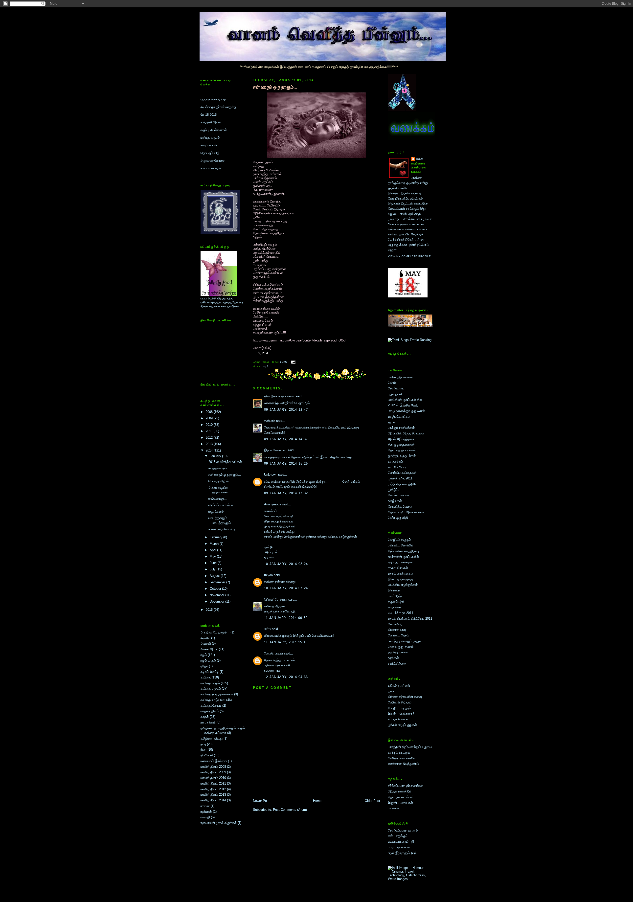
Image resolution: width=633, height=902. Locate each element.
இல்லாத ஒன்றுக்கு (400, 579)
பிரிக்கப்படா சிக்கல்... (222, 505)
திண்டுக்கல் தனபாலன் (279, 396)
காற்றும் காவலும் (399, 752)
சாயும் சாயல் (209, 118)
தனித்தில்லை (397, 663)
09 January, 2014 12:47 (286, 409)
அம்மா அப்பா (209, 649)
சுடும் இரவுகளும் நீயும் (402, 853)
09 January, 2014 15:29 (286, 463)
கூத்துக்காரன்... (219, 468)
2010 (210, 425)
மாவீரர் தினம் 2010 (213, 778)
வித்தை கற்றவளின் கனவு (405, 697)
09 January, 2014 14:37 (286, 439)
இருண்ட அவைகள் (400, 803)
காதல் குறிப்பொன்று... (223, 529)
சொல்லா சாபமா (398, 495)
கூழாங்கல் (395, 607)
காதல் (205, 717)
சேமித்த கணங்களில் (401, 758)
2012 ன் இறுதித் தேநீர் (403, 405)
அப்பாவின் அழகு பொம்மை (406, 433)
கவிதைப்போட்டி (211, 705)
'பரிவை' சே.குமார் (275, 599)
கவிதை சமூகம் (211, 688)
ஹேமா (419, 158)
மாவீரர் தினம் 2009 (213, 772)
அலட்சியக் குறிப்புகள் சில (405, 400)
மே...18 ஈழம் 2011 (400, 613)
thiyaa (268, 575)
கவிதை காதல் (210, 683)
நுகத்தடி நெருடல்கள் (402, 456)
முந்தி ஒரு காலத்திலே (402, 484)
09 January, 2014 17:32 (286, 493)
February (216, 537)
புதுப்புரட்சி (395, 394)
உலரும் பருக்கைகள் (400, 573)
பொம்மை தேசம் (398, 635)
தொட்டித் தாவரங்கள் (402, 450)
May (213, 556)
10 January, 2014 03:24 (286, 564)
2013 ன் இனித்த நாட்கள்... (226, 462)
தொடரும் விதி (210, 126)
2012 (210, 437)
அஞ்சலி (206, 643)
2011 (210, 431)
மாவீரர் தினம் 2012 (213, 789)
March (215, 543)
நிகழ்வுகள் (395, 501)
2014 (210, 450)
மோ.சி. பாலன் (273, 653)
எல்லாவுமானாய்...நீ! (401, 841)
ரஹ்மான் (206, 811)
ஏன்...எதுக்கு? (397, 836)
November (217, 595)
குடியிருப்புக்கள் (398, 652)
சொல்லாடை (396, 388)
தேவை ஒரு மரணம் (400, 647)
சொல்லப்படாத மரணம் (403, 830)
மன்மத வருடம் (210, 111)
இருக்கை (394, 590)
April (213, 550)
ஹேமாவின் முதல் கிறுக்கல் (219, 823)
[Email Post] (292, 362)
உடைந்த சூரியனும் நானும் (404, 641)
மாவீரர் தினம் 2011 (213, 783)
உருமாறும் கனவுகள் (400, 562)
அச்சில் (205, 638)
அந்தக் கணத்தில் (399, 791)
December (217, 601)
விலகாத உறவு (397, 629)
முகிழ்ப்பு (393, 490)
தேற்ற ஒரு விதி (398, 517)
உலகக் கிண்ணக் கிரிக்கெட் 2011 (410, 618)
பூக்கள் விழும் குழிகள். (403, 725)
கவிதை (206, 677)
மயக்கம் (393, 808)
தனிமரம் (269, 421)
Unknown (270, 474)
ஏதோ (204, 666)
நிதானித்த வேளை (400, 506)
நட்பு (203, 744)
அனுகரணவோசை (213, 133)
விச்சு (267, 629)
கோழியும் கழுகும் (399, 539)
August (215, 576)
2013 (210, 444)
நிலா (203, 749)
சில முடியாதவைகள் (401, 445)
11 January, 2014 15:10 (286, 642)
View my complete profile (409, 256)
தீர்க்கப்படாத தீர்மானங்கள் (405, 786)
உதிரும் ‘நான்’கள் (399, 685)
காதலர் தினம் (210, 711)
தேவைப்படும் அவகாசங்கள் (406, 512)
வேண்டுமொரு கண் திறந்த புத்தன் (223, 164)
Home (317, 801)
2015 (210, 609)
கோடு (392, 382)
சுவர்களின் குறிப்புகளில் (403, 557)
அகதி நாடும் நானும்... (215, 632)
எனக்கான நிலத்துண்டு (403, 764)
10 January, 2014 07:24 (286, 588)
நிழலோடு (207, 755)
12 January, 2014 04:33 (286, 677)
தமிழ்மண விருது (212, 738)
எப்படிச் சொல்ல (398, 719)
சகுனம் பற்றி (396, 602)
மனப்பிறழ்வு (395, 596)
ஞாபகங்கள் (208, 722)
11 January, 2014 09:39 (286, 618)
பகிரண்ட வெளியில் (400, 545)
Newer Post (261, 801)
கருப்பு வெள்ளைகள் (214, 103)
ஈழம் (204, 655)
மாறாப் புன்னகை (399, 847)
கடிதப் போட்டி (210, 672)
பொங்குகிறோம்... (219, 481)
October (216, 588)
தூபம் (391, 422)
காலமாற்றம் (395, 461)
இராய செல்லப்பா (275, 450)
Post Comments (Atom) (290, 810)
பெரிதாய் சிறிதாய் (399, 702)
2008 (210, 412)
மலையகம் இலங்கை (214, 761)
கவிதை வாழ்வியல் (213, 700)
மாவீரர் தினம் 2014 (213, 800)
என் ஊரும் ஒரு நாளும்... (224, 474)
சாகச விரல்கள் (398, 568)
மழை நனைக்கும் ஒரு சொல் (406, 411)
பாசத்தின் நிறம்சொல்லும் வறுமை (410, 747)
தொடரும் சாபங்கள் (400, 797)
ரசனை (205, 806)
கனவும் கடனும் (211, 141)
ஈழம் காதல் (208, 660)
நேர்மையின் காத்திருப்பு (403, 551)
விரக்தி (205, 817)
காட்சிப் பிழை (397, 467)
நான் (391, 691)
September (218, 582)
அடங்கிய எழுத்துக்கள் (403, 584)
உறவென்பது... (217, 498)
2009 (210, 418)
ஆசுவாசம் (207, 149)
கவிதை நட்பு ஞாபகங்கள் (217, 694)
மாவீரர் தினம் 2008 (213, 766)
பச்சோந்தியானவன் (400, 377)
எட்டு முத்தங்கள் (211, 156)
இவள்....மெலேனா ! (401, 714)
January (216, 456)
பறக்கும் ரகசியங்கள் (401, 427)
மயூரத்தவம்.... (217, 511)
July (213, 569)
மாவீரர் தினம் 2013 (213, 794)
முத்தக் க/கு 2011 (400, 478)
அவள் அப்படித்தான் (401, 439)
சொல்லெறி (395, 624)
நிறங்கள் (393, 658)
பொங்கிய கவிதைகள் (402, 472)
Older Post (372, 801)
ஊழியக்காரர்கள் (399, 416)
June (214, 563)
